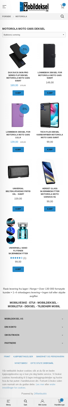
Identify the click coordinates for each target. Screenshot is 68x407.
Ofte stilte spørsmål (42, 363)
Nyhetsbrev (21, 363)
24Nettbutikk (40, 393)
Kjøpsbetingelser (23, 356)
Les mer (40, 384)
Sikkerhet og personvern (50, 356)
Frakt (7, 356)
